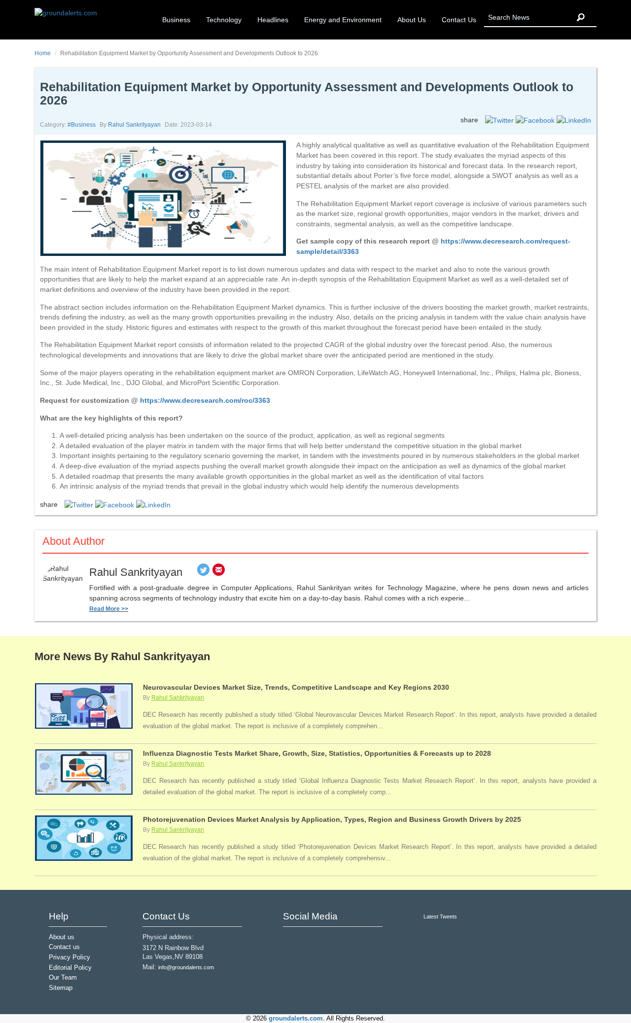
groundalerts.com (296, 1018)
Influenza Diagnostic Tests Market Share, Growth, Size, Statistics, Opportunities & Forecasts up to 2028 (317, 753)
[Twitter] (203, 572)
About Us (411, 20)
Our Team (63, 977)
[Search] (581, 17)
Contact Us (459, 20)
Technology (224, 20)
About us (61, 937)
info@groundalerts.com (186, 967)
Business (176, 20)
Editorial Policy (70, 967)
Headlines (272, 20)
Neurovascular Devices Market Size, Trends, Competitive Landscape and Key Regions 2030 (296, 687)
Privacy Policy (69, 957)
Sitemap (60, 988)
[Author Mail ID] (218, 572)
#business (82, 124)
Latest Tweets (440, 916)
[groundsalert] (291, 940)
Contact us (64, 947)
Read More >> (108, 608)
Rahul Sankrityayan (134, 124)
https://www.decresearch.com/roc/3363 (205, 400)
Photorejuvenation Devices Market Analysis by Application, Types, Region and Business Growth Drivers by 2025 (332, 819)
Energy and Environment (343, 20)
